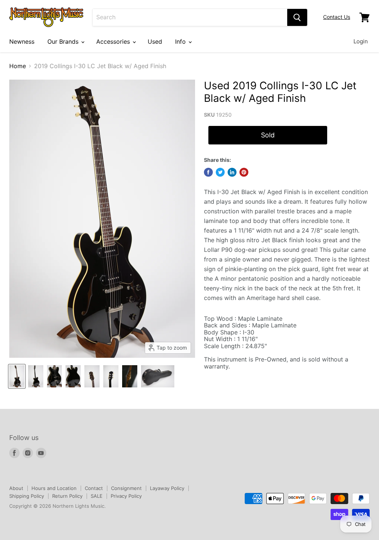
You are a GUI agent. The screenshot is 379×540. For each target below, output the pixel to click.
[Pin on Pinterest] (243, 172)
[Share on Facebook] (208, 172)
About (16, 488)
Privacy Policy (126, 496)
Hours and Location (54, 488)
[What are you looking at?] (297, 17)
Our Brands (63, 41)
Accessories (114, 41)
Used (155, 41)
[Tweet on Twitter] (220, 172)
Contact (94, 488)
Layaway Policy (167, 488)
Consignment (126, 488)
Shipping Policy (26, 496)
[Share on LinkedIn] (232, 172)
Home (17, 66)
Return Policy (67, 496)
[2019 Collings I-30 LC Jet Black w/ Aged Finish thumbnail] (17, 376)
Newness (21, 41)
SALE (97, 496)
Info (181, 41)
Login (360, 41)
